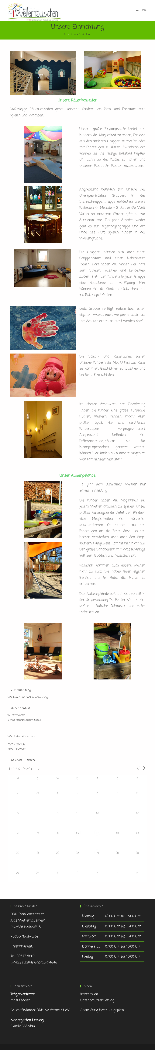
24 (97, 853)
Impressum (89, 994)
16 (77, 833)
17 (97, 833)
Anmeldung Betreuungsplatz (102, 1010)
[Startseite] (65, 34)
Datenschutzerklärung (97, 1000)
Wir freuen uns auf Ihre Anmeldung (28, 697)
